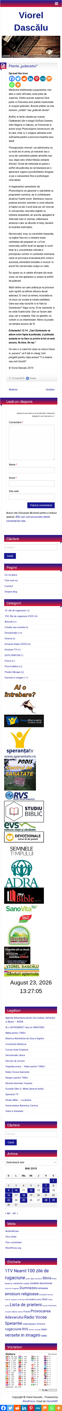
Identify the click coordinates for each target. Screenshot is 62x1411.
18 (23, 1195)
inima (38, 1299)
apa (32, 1278)
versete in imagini (22, 1335)
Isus (45, 1299)
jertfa (7, 1306)
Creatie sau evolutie (15, 627)
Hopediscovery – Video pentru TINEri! (25, 1066)
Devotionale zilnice (15, 1055)
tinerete (38, 1330)
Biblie (54, 1279)
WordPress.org (13, 1247)
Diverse (8, 638)
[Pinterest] (36, 78)
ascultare (38, 1279)
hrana (7, 1299)
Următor (50, 389)
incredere (31, 1299)
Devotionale (11, 632)
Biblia (47, 1278)
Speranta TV (11, 1094)
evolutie (42, 1295)
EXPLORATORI (13, 655)
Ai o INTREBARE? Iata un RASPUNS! (24, 1027)
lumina (45, 1306)
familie (50, 1295)
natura (14, 1312)
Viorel (33, 378)
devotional (45, 1283)
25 (23, 1200)
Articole (9, 621)
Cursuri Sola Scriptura (16, 1049)
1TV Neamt (16, 1270)
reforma (41, 1323)
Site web (14, 491)
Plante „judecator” (23, 66)
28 (46, 1200)
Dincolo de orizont (15, 1061)
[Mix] (49, 78)
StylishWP (52, 1401)
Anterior (13, 389)
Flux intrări (10, 1236)
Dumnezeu (29, 1288)
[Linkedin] (30, 78)
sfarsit (31, 1330)
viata (44, 1335)
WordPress (29, 1401)
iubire (50, 1300)
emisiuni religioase (22, 1293)
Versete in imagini (14, 677)
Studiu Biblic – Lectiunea (18, 1100)
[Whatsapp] (12, 85)
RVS (25, 1329)
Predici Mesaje (12, 672)
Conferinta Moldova (15, 1044)
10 (16, 1190)
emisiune (43, 1288)
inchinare (21, 1299)
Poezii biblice (11, 666)
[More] (18, 85)
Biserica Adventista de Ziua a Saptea (24, 1038)
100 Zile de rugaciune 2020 (19, 616)
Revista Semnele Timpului (18, 1083)
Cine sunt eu (11, 580)
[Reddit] (24, 78)
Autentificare (12, 1231)
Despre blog (11, 591)
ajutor (28, 1279)
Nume (13, 464)
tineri (44, 1329)
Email (13, 477)
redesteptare (29, 1324)
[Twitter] (18, 78)
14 (46, 1190)
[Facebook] (12, 78)
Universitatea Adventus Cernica (21, 1105)
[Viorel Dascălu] (31, 46)
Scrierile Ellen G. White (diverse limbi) (24, 1088)
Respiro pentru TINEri (16, 1077)
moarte (8, 1312)
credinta (34, 1283)
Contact (9, 586)
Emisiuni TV (11, 649)
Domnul (8, 1288)
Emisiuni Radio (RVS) (16, 644)
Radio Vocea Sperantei (17, 1072)
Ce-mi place (11, 574)
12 (31, 1190)
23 (8, 1200)
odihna (20, 1312)
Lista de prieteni (26, 1304)
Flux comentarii (13, 1242)
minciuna (52, 1305)
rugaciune (13, 1329)
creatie (26, 1283)
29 (53, 1200)
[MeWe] (43, 78)
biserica (8, 1283)
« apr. (8, 1213)
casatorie (18, 1283)
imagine (14, 1300)
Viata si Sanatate (14, 1111)
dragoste (15, 1289)
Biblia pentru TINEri (15, 1032)
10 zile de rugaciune (15, 610)
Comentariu (16, 422)
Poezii (8, 660)
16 (8, 1195)
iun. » (15, 1213)
